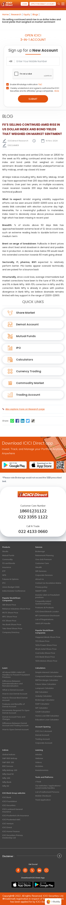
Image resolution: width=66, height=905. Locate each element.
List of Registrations (44, 619)
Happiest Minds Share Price (47, 637)
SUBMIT (33, 99)
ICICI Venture (8, 823)
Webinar (39, 758)
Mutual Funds (26, 336)
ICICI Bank (6, 797)
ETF (4, 571)
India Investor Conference (13, 591)
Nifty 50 (5, 786)
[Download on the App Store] (22, 884)
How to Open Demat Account (15, 729)
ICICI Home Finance (11, 831)
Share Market (25, 313)
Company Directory (10, 632)
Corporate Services (44, 575)
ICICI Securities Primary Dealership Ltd (12, 836)
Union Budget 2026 (10, 587)
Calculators (24, 359)
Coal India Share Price (45, 653)
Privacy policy (41, 587)
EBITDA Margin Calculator (46, 680)
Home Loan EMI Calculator (47, 716)
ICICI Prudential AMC (11, 819)
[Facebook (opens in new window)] (18, 870)
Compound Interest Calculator (48, 676)
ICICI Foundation (9, 801)
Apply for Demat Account (43, 4)
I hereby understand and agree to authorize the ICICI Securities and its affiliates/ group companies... (34, 89)
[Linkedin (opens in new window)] (39, 870)
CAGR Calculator (42, 712)
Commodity (7, 559)
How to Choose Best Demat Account (14, 699)
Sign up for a (33, 50)
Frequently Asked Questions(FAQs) (43, 602)
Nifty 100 (6, 778)
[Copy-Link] (33, 421)
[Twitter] (28, 421)
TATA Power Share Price (46, 645)
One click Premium (43, 559)
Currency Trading (28, 371)
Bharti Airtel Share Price (45, 649)
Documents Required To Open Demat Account (15, 711)
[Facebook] (17, 421)
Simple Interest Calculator (46, 672)
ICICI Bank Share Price (45, 657)
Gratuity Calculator (43, 696)
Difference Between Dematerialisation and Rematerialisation (12, 683)
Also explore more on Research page (25, 409)
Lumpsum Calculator (44, 688)
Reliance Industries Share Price (16, 609)
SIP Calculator (41, 708)
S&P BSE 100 (8, 762)
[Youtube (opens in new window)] (46, 870)
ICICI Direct (7, 827)
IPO (18, 348)
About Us (39, 579)
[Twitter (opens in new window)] (32, 870)
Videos (38, 762)
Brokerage (40, 551)
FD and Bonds (8, 563)
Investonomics (41, 770)
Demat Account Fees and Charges (13, 718)
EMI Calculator (41, 692)
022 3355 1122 (33, 517)
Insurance (6, 567)
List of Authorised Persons (47, 792)
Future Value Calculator (45, 684)
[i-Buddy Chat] (53, 899)
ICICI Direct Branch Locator (47, 611)
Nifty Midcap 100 (9, 770)
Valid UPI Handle (42, 623)
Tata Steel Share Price (12, 628)
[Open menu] (63, 4)
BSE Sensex (7, 766)
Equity (27, 14)
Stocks (5, 551)
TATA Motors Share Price (46, 661)
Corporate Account (43, 743)
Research (16, 14)
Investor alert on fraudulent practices (47, 596)
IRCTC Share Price (10, 612)
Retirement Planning (44, 555)
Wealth (38, 567)
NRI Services (41, 571)
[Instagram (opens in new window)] (25, 870)
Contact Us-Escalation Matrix (48, 583)
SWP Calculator (42, 704)
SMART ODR (40, 591)
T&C (40, 84)
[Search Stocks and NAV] (59, 4)
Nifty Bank (6, 782)
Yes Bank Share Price (11, 624)
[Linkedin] (22, 421)
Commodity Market (30, 383)
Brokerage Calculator (44, 700)
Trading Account (28, 395)
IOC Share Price (9, 620)
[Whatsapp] (12, 421)
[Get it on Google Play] (44, 884)
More (56, 91)
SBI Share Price (9, 605)
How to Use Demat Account (14, 694)
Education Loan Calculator (47, 719)
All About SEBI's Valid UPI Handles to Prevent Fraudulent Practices (16, 674)
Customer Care (42, 563)
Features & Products (44, 607)
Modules (39, 766)
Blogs (35, 14)
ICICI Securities (9, 805)
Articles (38, 754)
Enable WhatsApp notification (26, 84)
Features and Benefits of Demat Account (13, 705)
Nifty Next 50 (8, 774)
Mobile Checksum (43, 796)
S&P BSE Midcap (9, 758)
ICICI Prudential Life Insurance (15, 815)
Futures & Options (10, 579)
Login (24, 4)
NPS (4, 575)
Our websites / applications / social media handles (48, 786)
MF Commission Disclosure (47, 615)
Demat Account (27, 324)
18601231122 (33, 511)
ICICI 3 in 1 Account (43, 731)
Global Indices (8, 754)
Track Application (43, 800)
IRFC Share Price (9, 616)
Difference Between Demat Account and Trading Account (15, 724)
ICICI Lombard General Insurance (12, 810)
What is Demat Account (12, 690)
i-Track (38, 781)
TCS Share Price (42, 641)
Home (5, 14)
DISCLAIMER (13, 145)
